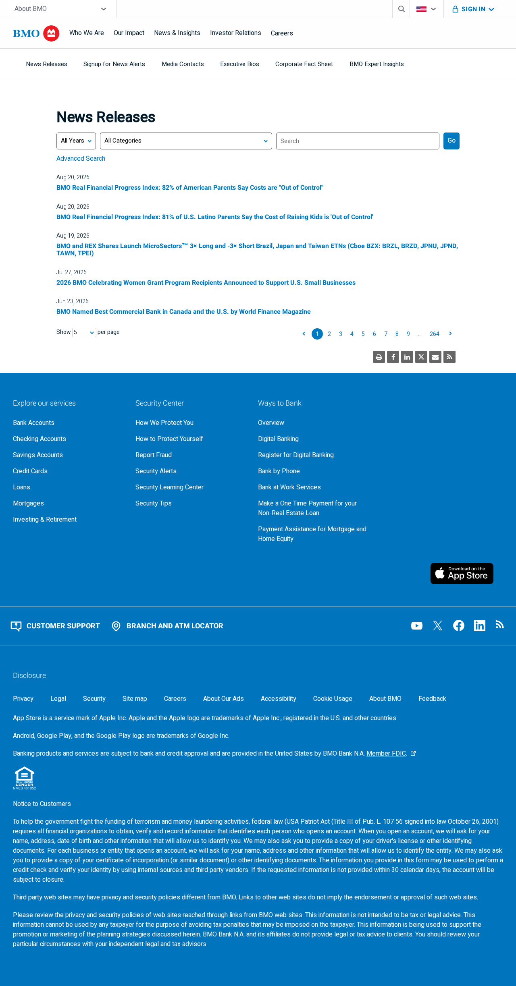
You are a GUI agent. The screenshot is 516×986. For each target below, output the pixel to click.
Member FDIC (386, 753)
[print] (379, 357)
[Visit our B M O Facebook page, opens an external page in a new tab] (458, 625)
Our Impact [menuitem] (129, 33)
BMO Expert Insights (377, 64)
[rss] (449, 357)
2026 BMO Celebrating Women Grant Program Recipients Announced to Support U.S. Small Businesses (206, 283)
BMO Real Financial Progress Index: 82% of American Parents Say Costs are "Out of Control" (189, 188)
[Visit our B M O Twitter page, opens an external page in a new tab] (437, 625)
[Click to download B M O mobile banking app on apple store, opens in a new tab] (467, 573)
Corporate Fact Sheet (304, 64)
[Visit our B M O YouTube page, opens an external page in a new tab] (416, 625)
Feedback (432, 699)
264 (434, 334)
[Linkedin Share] (407, 357)
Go (451, 140)
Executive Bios (239, 64)
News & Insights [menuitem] (177, 33)
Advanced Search (80, 158)
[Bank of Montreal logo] (36, 33)
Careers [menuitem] (282, 33)
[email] (435, 357)
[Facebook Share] (393, 357)
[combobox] (62, 9)
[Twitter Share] (421, 357)
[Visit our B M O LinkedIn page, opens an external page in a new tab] (479, 625)
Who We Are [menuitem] (86, 33)
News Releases (46, 64)
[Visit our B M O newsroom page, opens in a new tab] (500, 625)
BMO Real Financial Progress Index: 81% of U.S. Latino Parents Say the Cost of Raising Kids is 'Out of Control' (214, 217)
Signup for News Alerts (114, 64)
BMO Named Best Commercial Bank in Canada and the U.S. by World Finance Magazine (183, 312)
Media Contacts (183, 64)
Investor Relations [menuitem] (235, 33)
